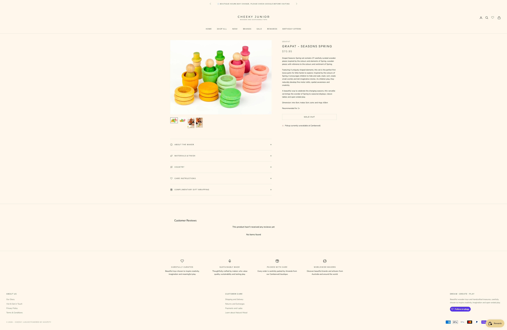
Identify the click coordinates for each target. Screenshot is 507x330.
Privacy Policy (12, 308)
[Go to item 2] (182, 120)
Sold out (309, 117)
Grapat (286, 42)
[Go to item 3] (191, 122)
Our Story (10, 299)
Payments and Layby (233, 308)
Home (209, 29)
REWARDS (272, 29)
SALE (259, 29)
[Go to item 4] (199, 122)
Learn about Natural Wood (236, 312)
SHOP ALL (222, 29)
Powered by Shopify (40, 322)
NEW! (235, 29)
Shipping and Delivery (234, 299)
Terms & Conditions (14, 312)
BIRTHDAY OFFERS (292, 29)
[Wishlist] (493, 17)
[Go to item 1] (174, 120)
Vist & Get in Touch (14, 304)
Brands (247, 29)
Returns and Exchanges (235, 304)
